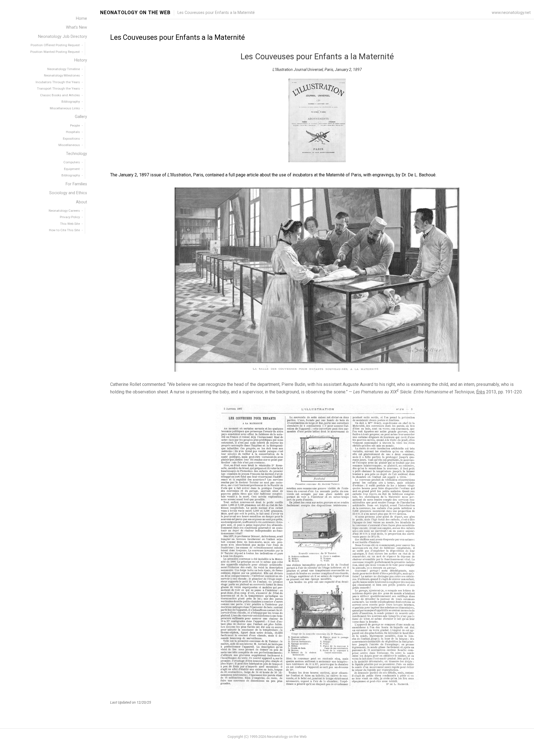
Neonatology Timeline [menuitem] (63, 69)
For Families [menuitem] (76, 184)
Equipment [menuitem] (72, 169)
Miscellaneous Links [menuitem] (65, 108)
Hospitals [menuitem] (73, 132)
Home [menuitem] (81, 18)
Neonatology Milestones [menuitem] (62, 75)
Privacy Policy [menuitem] (70, 217)
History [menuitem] (80, 60)
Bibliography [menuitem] (70, 101)
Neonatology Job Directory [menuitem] (62, 36)
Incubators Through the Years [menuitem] (58, 82)
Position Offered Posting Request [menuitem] (55, 45)
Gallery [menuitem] (81, 116)
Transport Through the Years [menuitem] (58, 88)
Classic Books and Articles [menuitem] (60, 95)
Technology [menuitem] (76, 153)
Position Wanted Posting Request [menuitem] (55, 52)
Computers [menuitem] (71, 162)
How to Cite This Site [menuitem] (64, 230)
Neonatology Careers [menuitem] (64, 211)
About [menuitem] (81, 202)
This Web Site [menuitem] (70, 224)
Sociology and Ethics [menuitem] (68, 193)
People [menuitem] (75, 125)
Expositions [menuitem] (71, 138)
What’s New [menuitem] (76, 27)
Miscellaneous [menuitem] (69, 145)
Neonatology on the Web (135, 12)
